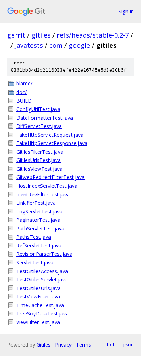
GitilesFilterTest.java (39, 151)
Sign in (126, 11)
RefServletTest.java (38, 245)
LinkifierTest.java (36, 202)
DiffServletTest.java (39, 126)
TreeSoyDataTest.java (42, 313)
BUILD (24, 100)
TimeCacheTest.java (40, 305)
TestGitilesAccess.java (42, 271)
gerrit (16, 35)
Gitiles (44, 344)
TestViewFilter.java (38, 296)
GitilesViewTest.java (39, 168)
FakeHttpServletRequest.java (50, 134)
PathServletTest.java (40, 228)
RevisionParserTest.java (44, 253)
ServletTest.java (35, 262)
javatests (29, 45)
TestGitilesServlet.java (42, 279)
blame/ (24, 83)
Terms (83, 344)
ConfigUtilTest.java (38, 109)
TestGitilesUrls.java (38, 288)
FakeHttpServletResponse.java (51, 143)
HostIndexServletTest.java (46, 185)
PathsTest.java (33, 236)
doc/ (21, 92)
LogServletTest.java (39, 211)
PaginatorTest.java (38, 219)
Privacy (63, 344)
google (79, 45)
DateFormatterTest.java (44, 117)
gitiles (41, 35)
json (128, 344)
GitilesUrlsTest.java (38, 160)
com (56, 45)
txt (110, 344)
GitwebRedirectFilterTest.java (50, 177)
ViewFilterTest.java (38, 322)
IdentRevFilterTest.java (43, 194)
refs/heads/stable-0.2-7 (93, 35)
